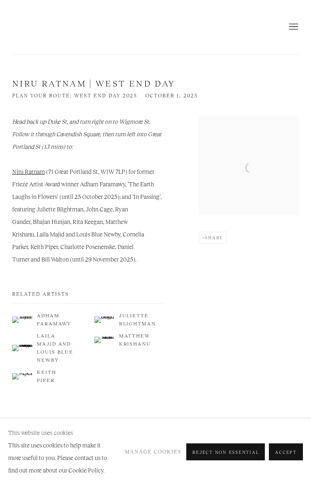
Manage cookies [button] (153, 452)
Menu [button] (293, 27)
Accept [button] (286, 452)
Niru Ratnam (73, 27)
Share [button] (214, 237)
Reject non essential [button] (225, 452)
